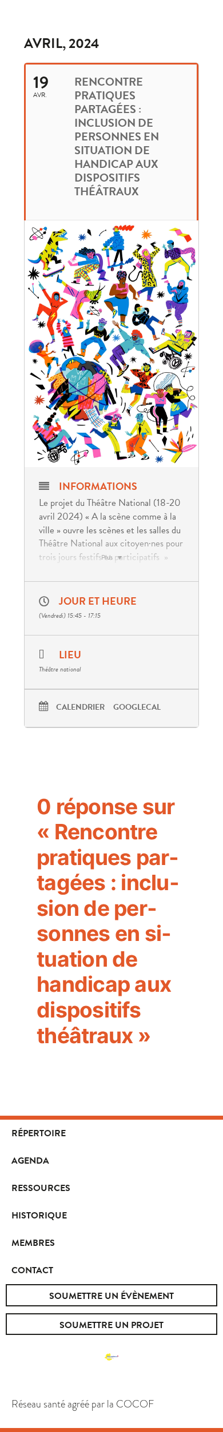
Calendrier (80, 708)
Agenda (30, 1161)
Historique (39, 1215)
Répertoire (38, 1133)
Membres (33, 1243)
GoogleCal (137, 708)
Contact (32, 1270)
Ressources (40, 1188)
